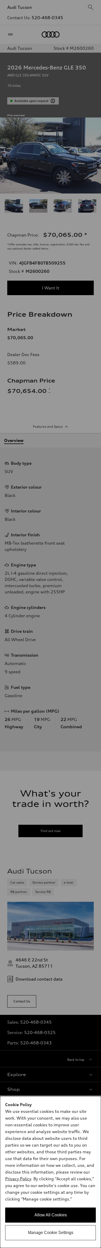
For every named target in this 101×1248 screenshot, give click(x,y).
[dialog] (50, 1172)
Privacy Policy (18, 1178)
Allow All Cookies (50, 1215)
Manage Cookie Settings (50, 1232)
